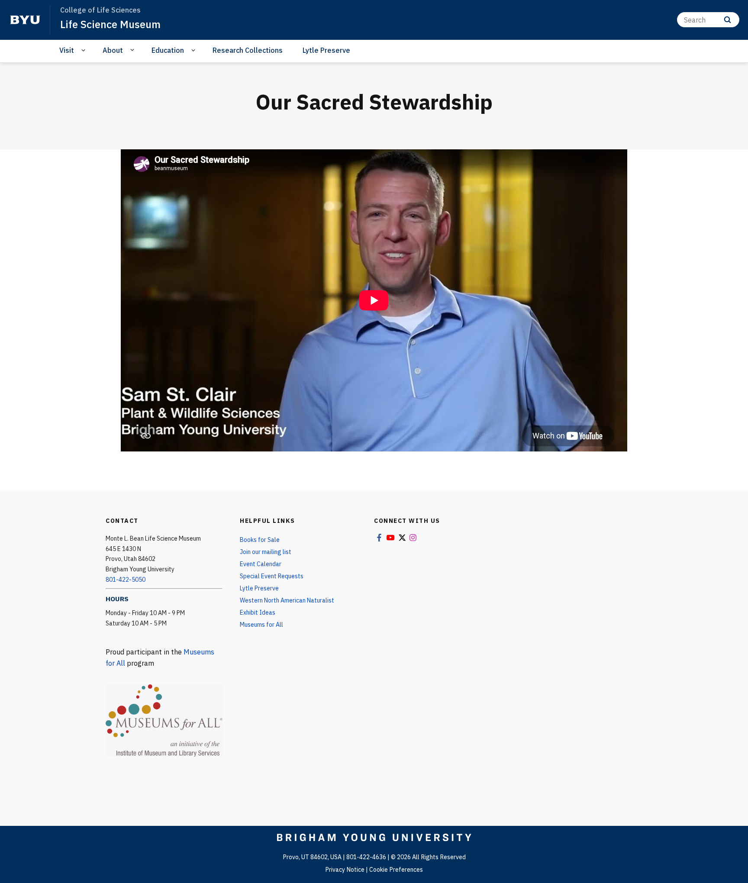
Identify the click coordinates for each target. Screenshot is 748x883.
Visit (66, 50)
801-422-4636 (366, 857)
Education (168, 50)
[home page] (25, 20)
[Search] (727, 19)
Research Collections (248, 50)
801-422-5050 (125, 579)
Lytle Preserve (326, 50)
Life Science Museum (110, 24)
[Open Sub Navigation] (84, 50)
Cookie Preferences (396, 869)
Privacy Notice (344, 869)
